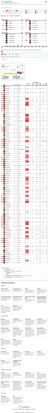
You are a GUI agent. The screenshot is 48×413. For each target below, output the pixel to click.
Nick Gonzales (7, 122)
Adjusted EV (15, 305)
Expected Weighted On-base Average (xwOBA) (41, 297)
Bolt (14, 396)
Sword (7, 274)
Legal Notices (28, 409)
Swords (14, 339)
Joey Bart (10, 21)
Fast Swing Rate (16, 319)
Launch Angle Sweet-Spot (6, 296)
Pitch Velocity (3, 351)
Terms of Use (15, 409)
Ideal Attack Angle (4, 328)
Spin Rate (39, 351)
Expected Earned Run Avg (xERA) (17, 361)
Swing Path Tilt (28, 328)
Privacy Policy (21, 409)
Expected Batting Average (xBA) (30, 297)
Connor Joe (7, 112)
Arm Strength (15, 372)
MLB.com (34, 409)
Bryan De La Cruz (8, 86)
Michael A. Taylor (11, 27)
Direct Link (3, 56)
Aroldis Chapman (11, 34)
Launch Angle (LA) (16, 288)
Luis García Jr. (7, 139)
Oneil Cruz (10, 23)
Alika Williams (7, 167)
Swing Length (28, 319)
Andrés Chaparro (35, 21)
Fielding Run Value (16, 381)
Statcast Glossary (8, 282)
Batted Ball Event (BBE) (17, 296)
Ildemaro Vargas (7, 100)
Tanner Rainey (35, 40)
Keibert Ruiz (11, 25)
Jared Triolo (7, 90)
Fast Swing (8, 272)
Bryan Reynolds (35, 27)
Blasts (2, 339)
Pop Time (3, 372)
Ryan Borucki (35, 38)
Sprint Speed (3, 396)
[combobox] (24, 7)
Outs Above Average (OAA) (5, 382)
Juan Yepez (7, 92)
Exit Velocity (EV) (4, 288)
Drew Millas (7, 108)
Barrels (26, 288)
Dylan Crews (7, 94)
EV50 (2, 305)
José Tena (7, 96)
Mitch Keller (35, 36)
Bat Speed (3, 319)
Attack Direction (16, 328)
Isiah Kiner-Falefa (8, 118)
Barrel (8, 271)
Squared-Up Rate (40, 328)
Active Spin (27, 351)
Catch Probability (28, 381)
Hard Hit (8, 269)
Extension (3, 360)
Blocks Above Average (41, 381)
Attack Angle (39, 319)
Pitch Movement (16, 351)
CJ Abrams (7, 106)
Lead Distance (28, 372)
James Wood (11, 29)
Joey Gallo (7, 157)
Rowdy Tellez (7, 88)
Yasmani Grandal (35, 25)
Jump (38, 372)
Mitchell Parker (35, 34)
